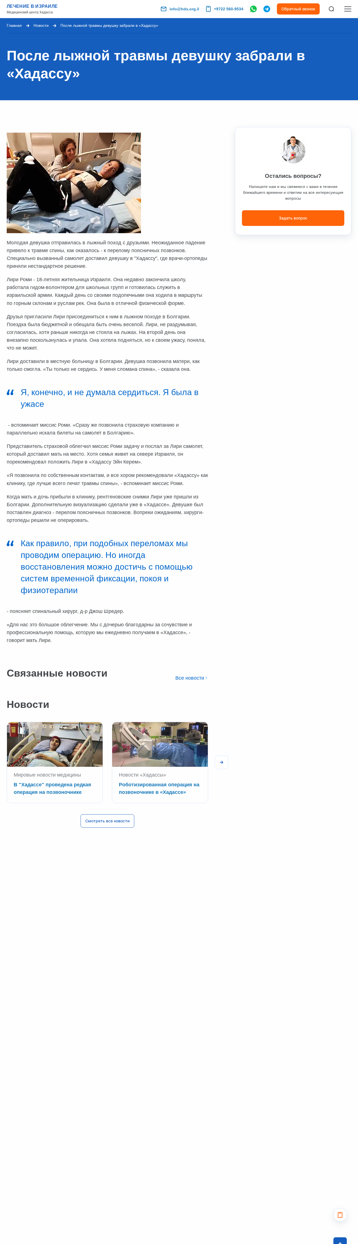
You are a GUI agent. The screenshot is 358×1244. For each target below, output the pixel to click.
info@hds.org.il (184, 9)
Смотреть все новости (107, 820)
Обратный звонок (298, 8)
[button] (221, 762)
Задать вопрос (293, 218)
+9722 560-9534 (228, 9)
